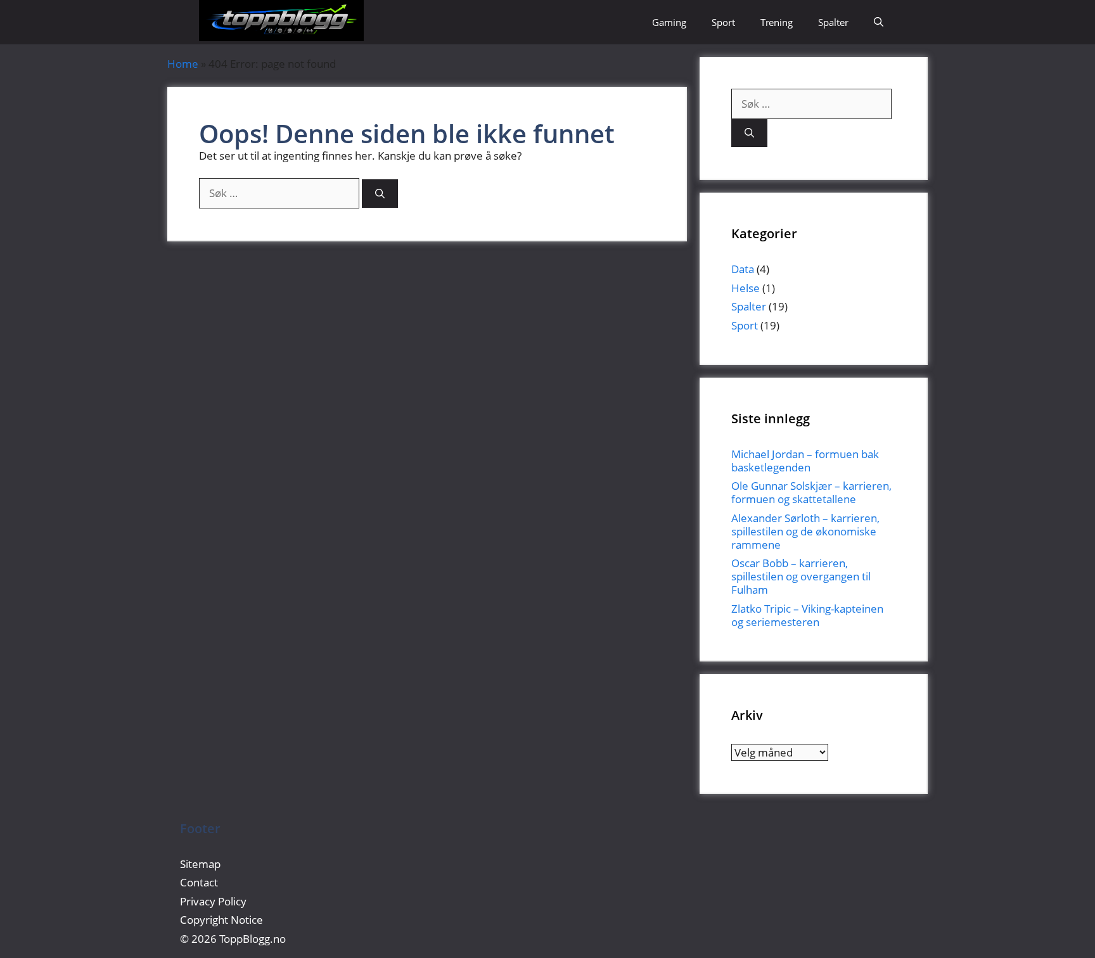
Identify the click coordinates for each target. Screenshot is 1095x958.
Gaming (669, 22)
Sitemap (200, 864)
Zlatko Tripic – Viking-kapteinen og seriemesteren (807, 615)
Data (742, 269)
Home (182, 63)
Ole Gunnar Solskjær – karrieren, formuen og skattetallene (811, 492)
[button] (878, 22)
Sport (723, 22)
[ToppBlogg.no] (281, 22)
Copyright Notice (221, 919)
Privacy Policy (214, 901)
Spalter (833, 22)
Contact (199, 882)
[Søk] (380, 193)
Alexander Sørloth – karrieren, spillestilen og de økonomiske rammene (805, 531)
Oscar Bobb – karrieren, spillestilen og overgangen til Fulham (801, 576)
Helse (745, 288)
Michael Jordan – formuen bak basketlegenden (805, 461)
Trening (776, 22)
